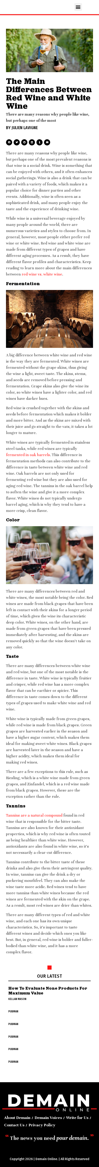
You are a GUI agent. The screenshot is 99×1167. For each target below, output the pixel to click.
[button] (78, 7)
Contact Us (14, 1124)
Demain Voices (48, 1117)
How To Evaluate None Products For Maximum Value (47, 990)
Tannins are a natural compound (34, 815)
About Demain (17, 1117)
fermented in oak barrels (28, 454)
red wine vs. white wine (42, 274)
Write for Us (77, 1117)
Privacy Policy (42, 1124)
